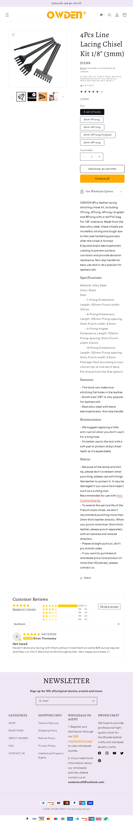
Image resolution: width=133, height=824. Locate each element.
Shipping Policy (47, 730)
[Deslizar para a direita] (62, 96)
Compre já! (102, 178)
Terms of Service (48, 723)
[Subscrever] (93, 701)
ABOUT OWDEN (18, 738)
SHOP (12, 723)
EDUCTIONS (16, 730)
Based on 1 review (24, 609)
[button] (7, 15)
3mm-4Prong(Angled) (98, 134)
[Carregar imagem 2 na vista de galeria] (42, 96)
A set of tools (92, 111)
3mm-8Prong (92, 142)
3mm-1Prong (92, 119)
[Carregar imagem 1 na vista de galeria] (21, 96)
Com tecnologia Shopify (78, 809)
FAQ (11, 745)
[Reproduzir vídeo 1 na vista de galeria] (31, 96)
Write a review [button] (109, 606)
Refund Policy (46, 738)
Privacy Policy (47, 745)
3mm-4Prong (92, 127)
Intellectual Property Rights (51, 755)
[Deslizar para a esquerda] (12, 96)
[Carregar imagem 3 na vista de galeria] (53, 96)
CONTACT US (17, 753)
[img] (32, 634)
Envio (83, 68)
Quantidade (86, 150)
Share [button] (87, 577)
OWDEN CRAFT (58, 809)
